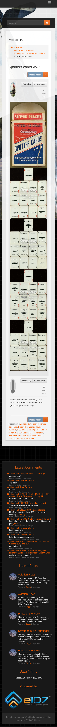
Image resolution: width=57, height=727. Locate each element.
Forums (20, 47)
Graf (26, 427)
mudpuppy (26, 381)
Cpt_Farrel (13, 427)
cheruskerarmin (39, 424)
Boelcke (23, 424)
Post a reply (35, 74)
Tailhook (12, 439)
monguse (39, 433)
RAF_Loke (27, 436)
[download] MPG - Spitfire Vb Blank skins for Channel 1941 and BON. (29, 542)
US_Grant (30, 439)
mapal (17, 433)
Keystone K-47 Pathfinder (33, 630)
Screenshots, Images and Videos (29, 53)
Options (40, 84)
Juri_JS (44, 430)
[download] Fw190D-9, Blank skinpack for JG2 (30, 519)
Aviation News (26, 574)
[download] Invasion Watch (22, 480)
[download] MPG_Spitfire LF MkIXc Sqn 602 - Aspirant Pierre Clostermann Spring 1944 (29, 495)
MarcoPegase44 (28, 433)
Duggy (21, 427)
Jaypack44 (35, 430)
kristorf (11, 433)
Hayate (38, 427)
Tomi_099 (20, 439)
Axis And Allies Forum (24, 50)
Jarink (28, 430)
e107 (25, 717)
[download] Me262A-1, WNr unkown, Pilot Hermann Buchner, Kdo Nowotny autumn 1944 (29, 551)
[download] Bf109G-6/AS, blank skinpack (28, 510)
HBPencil (12, 430)
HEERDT (21, 430)
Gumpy (32, 427)
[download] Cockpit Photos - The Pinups (27, 474)
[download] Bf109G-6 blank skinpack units (28, 503)
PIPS (20, 436)
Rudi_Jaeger (37, 436)
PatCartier (26, 84)
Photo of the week (29, 613)
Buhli (30, 424)
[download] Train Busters (21, 487)
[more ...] (21, 514)
